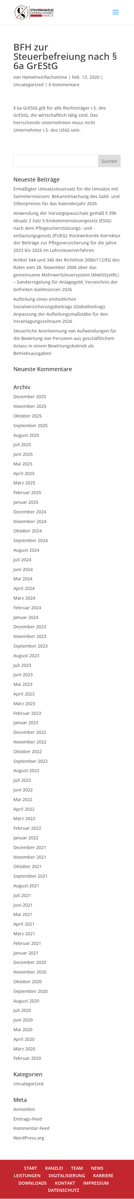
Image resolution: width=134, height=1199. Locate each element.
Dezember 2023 (29, 627)
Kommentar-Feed (31, 1128)
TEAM (77, 1168)
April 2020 (24, 1039)
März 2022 (24, 818)
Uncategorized (28, 84)
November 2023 (29, 636)
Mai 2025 (22, 464)
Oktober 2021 (27, 866)
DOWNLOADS (32, 1183)
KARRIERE (103, 1175)
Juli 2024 (22, 560)
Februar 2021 (27, 943)
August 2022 (26, 770)
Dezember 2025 (29, 396)
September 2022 (30, 761)
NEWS (97, 1168)
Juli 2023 (22, 665)
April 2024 (24, 588)
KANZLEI (54, 1168)
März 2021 (24, 934)
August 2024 (26, 550)
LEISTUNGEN (27, 1175)
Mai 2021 (22, 914)
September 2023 (30, 646)
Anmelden (24, 1109)
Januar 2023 (25, 722)
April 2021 (24, 924)
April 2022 (24, 809)
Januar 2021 (25, 953)
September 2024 (30, 540)
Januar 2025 (25, 502)
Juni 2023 (23, 674)
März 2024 (24, 598)
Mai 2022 (22, 799)
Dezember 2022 (29, 732)
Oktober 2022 (27, 751)
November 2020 (29, 972)
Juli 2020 (22, 1010)
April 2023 (24, 694)
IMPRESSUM (96, 1183)
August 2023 (26, 656)
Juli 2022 (22, 780)
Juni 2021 (23, 905)
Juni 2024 (23, 569)
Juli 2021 (22, 895)
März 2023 (24, 703)
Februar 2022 (27, 828)
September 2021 (30, 876)
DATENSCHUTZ (63, 1190)
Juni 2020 (23, 1020)
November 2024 (29, 521)
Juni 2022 (23, 790)
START (30, 1168)
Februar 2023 (27, 713)
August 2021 (26, 886)
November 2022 (29, 742)
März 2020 (24, 1049)
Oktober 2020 (27, 981)
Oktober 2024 (27, 531)
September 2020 (30, 991)
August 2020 (26, 1001)
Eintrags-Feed (27, 1119)
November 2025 (29, 406)
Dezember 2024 (29, 512)
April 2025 (24, 473)
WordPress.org (28, 1138)
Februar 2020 (27, 1058)
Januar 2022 (25, 838)
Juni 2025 (23, 454)
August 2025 (26, 435)
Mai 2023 (22, 684)
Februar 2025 (27, 492)
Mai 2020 (22, 1029)
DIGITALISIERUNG (67, 1175)
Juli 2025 (22, 444)
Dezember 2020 (29, 962)
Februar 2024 (27, 608)
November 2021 (29, 857)
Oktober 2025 (27, 416)
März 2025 (24, 483)
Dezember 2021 (29, 847)
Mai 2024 (22, 579)
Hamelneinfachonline (44, 77)
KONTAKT (65, 1183)
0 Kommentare (64, 84)
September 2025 (30, 425)
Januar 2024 (25, 617)
